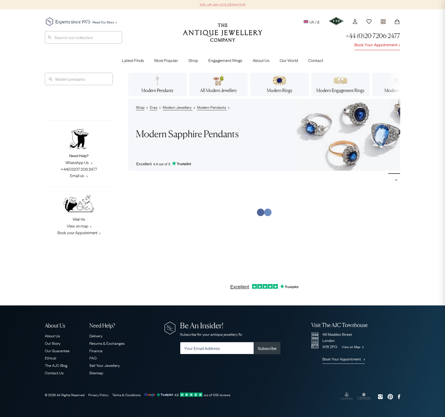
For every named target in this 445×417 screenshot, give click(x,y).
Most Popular (166, 60)
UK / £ (315, 21)
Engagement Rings (225, 60)
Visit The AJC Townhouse (339, 325)
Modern (157, 90)
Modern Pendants (212, 107)
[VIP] (336, 21)
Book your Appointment (77, 232)
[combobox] (83, 37)
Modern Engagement (340, 90)
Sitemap (96, 372)
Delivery (95, 335)
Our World (289, 60)
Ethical (50, 357)
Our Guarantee (57, 350)
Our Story (53, 343)
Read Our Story (103, 21)
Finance (95, 350)
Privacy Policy (98, 394)
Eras (153, 107)
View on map (77, 226)
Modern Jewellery (177, 107)
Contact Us (54, 372)
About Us (261, 60)
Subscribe (267, 348)
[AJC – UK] (222, 36)
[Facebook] (399, 396)
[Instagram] (380, 396)
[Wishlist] (369, 21)
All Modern (218, 90)
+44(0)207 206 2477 (79, 169)
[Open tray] (383, 20)
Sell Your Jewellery (104, 365)
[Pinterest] (390, 396)
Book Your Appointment (376, 44)
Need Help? (102, 325)
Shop (193, 60)
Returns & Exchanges (107, 343)
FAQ (93, 357)
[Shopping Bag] (397, 21)
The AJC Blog (56, 365)
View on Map (351, 346)
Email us (77, 175)
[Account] (355, 21)
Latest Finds (133, 60)
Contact (315, 60)
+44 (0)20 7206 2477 (373, 36)
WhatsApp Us (77, 162)
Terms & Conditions (126, 394)
